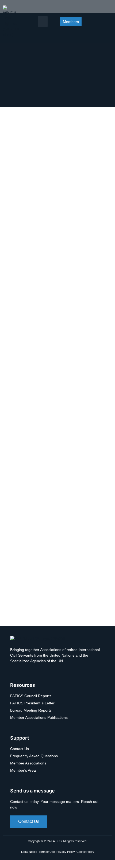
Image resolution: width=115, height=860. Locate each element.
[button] (43, 21)
